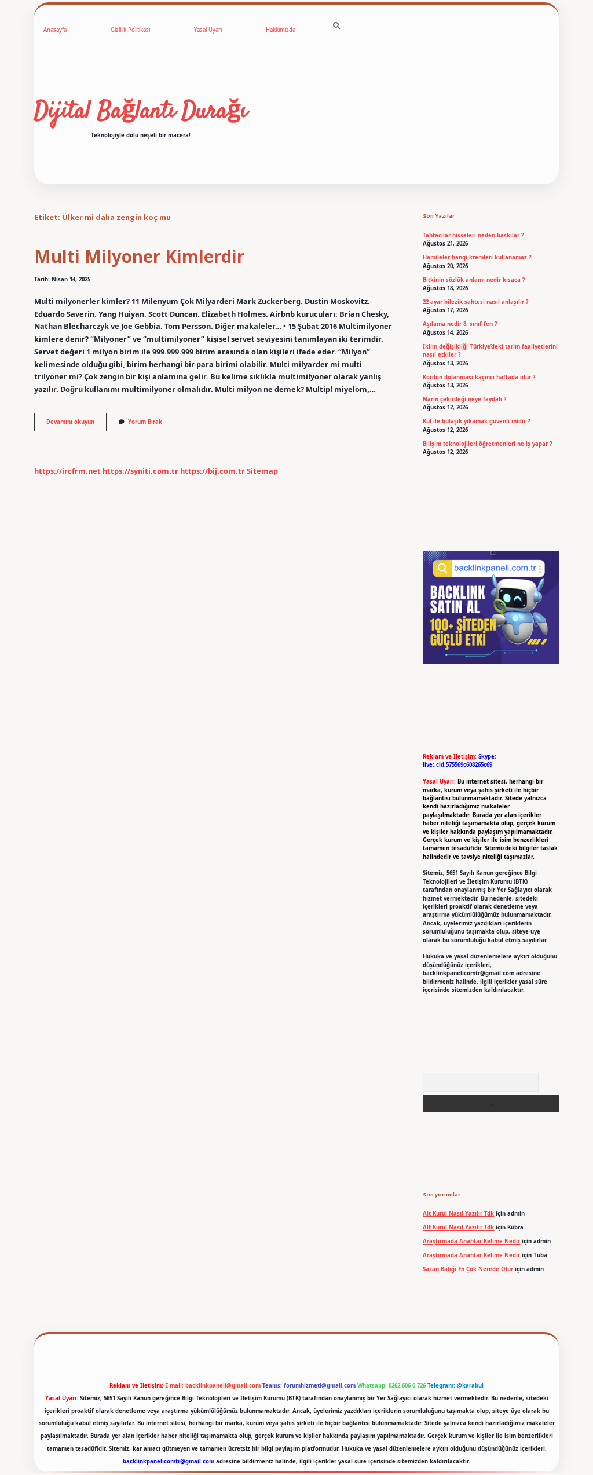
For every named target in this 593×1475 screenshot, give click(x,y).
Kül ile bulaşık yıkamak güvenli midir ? (476, 421)
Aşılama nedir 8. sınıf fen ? (460, 324)
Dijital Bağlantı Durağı (140, 112)
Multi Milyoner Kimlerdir (139, 256)
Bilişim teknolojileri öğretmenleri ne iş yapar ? (487, 444)
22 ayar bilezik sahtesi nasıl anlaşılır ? (476, 302)
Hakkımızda (280, 30)
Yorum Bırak (145, 422)
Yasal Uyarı (208, 30)
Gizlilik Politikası (130, 30)
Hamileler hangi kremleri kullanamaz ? (477, 257)
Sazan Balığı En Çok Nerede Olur (468, 1269)
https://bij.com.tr (212, 471)
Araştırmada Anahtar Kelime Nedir (471, 1241)
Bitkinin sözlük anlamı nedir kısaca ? (474, 280)
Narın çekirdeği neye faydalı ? (465, 399)
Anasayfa (55, 30)
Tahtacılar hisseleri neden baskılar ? (473, 235)
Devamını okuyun (76, 424)
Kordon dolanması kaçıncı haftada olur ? (479, 377)
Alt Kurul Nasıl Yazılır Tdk (458, 1213)
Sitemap (262, 471)
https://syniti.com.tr (140, 471)
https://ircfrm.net (67, 471)
